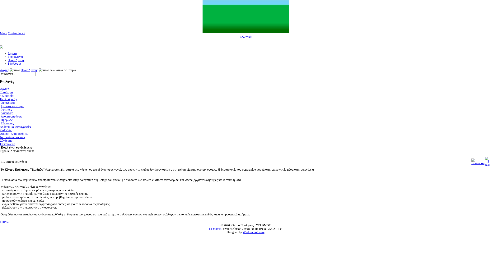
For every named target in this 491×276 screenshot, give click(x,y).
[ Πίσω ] (5, 221)
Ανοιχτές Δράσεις (11, 116)
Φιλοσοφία (6, 95)
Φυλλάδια (6, 130)
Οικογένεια (8, 102)
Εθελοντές (7, 123)
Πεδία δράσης (16, 60)
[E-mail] (487, 160)
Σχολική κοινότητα (12, 106)
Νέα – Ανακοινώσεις (12, 137)
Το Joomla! (215, 228)
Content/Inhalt (16, 33)
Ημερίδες (6, 120)
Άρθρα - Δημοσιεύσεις (14, 133)
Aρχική (12, 53)
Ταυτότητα (6, 92)
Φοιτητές (6, 109)
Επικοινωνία (15, 56)
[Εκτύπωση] (477, 160)
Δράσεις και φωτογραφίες (15, 126)
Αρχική (4, 70)
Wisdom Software (253, 232)
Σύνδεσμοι (14, 63)
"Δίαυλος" (7, 113)
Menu (3, 33)
